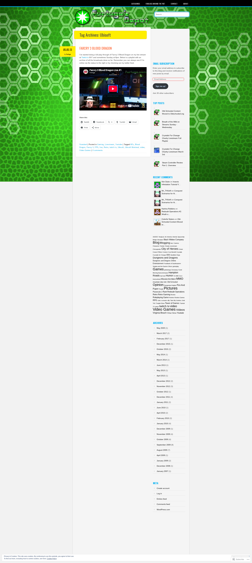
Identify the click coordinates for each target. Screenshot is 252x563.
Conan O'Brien (157, 252)
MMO (179, 278)
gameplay (176, 266)
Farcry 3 (90, 147)
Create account (163, 488)
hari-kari (162, 276)
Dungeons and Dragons (165, 257)
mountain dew (158, 282)
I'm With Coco (178, 276)
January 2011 (162, 402)
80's (132, 144)
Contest (165, 252)
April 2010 (161, 413)
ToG (154, 303)
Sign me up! (161, 86)
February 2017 (163, 339)
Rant (165, 292)
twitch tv (113, 147)
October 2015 (162, 349)
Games (158, 269)
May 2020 (161, 328)
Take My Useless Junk (177, 300)
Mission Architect (168, 279)
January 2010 (162, 423)
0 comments (98, 150)
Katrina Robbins (168, 209)
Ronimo (171, 297)
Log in (159, 493)
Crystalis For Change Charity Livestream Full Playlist (171, 138)
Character (156, 246)
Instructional (157, 279)
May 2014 (161, 354)
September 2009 (164, 445)
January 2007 (162, 471)
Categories (135, 3)
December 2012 (163, 381)
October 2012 (162, 392)
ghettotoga (167, 270)
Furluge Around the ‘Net (155, 3)
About (185, 3)
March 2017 (162, 333)
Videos (180, 309)
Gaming (100, 144)
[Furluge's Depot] (112, 25)
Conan (181, 249)
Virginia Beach (160, 313)
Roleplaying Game (161, 297)
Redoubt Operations (176, 292)
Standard (83, 144)
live (101, 147)
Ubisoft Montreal (132, 147)
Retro (106, 147)
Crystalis (179, 252)
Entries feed (162, 499)
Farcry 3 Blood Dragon (95, 48)
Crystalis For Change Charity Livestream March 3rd (172, 152)
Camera (176, 243)
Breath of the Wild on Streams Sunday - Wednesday (171, 124)
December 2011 (163, 397)
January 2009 (162, 461)
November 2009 (163, 434)
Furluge (68, 54)
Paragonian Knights (170, 285)
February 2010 (163, 418)
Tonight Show (160, 303)
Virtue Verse (171, 313)
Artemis (169, 237)
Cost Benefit (172, 252)
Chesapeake (157, 249)
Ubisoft (121, 147)
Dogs (178, 255)
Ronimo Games (180, 297)
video (142, 147)
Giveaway (174, 270)
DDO (168, 255)
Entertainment (158, 263)
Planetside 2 (157, 292)
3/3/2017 (155, 237)
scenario (164, 300)
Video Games (85, 150)
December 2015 (163, 344)
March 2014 (162, 360)
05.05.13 (67, 50)
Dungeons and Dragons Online (164, 261)
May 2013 (161, 370)
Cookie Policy (52, 559)
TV (154, 306)
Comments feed (163, 504)
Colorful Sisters (168, 219)
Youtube (118, 144)
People (161, 289)
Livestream (109, 144)
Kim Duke (166, 182)
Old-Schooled (172, 282)
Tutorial (182, 303)
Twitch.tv (85, 57)
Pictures (171, 288)
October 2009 (162, 439)
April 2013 (161, 376)
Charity (162, 246)
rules (159, 300)
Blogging (165, 242)
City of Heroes (169, 248)
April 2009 (161, 455)
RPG (155, 300)
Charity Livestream (171, 246)
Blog (156, 242)
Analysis (161, 237)
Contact (174, 3)
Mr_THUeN (166, 191)
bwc (171, 243)
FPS (96, 147)
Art (166, 237)
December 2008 (163, 466)
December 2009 (163, 429)
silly (168, 300)
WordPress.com (163, 509)
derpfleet (173, 255)
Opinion (158, 284)
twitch (157, 306)
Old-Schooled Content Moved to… (172, 222)
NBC (165, 282)
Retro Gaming (164, 294)
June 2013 (161, 365)
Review (173, 294)
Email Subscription (163, 63)
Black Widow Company (174, 240)
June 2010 (161, 408)
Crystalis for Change (159, 255)
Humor (169, 275)
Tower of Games (172, 303)
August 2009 (162, 450)
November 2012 (163, 386)
